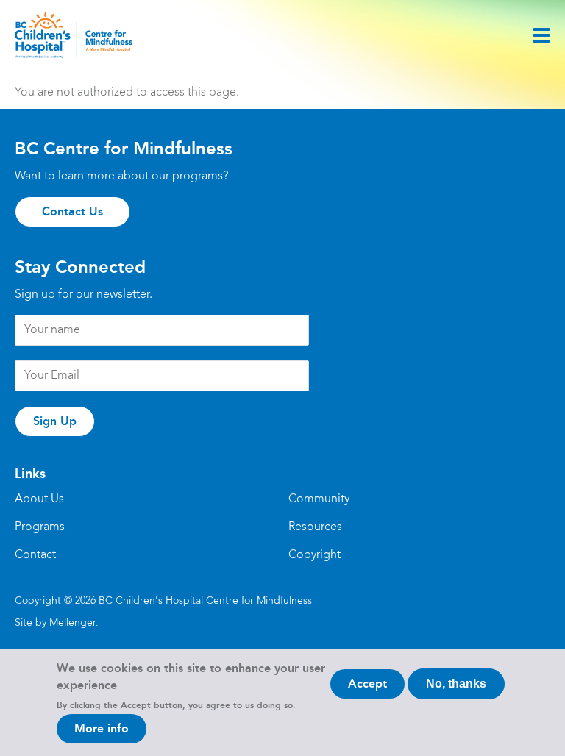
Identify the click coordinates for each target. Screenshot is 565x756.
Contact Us (72, 211)
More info (101, 728)
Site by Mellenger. (57, 623)
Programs (40, 527)
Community (318, 499)
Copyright (314, 555)
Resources (315, 527)
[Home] (73, 35)
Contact (35, 555)
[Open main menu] (541, 35)
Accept (367, 684)
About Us (39, 499)
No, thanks (456, 683)
